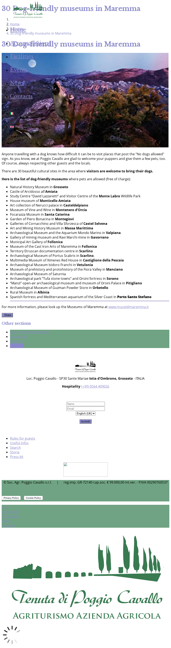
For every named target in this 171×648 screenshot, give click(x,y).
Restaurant (19, 336)
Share (7, 315)
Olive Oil (16, 341)
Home (18, 30)
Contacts (21, 96)
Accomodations (30, 43)
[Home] (28, 17)
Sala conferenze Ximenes (29, 332)
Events (19, 70)
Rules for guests (22, 438)
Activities (17, 345)
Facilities (22, 56)
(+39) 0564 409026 (95, 386)
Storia (14, 452)
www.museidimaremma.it (128, 307)
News (17, 83)
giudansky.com (96, 490)
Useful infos (19, 443)
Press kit (16, 456)
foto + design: (74, 490)
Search (15, 447)
